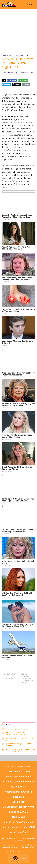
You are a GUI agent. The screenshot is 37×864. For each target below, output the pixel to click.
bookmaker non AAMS (18, 771)
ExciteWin (18, 796)
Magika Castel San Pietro (18, 55)
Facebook (13, 80)
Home (4, 55)
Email (27, 84)
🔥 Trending (7, 724)
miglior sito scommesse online (18, 781)
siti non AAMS (18, 786)
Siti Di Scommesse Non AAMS (19, 806)
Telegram (7, 84)
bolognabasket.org (9, 72)
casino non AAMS (18, 812)
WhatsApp (23, 80)
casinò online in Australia (18, 791)
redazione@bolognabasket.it (21, 851)
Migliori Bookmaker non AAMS (18, 827)
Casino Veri (18, 801)
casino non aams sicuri (18, 776)
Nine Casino (18, 817)
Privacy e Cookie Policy (18, 766)
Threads (17, 84)
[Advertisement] (18, 34)
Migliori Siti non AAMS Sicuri (18, 822)
